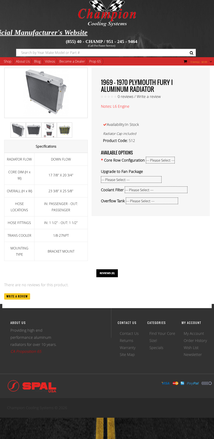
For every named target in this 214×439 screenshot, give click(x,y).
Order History (195, 340)
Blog (37, 61)
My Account (194, 333)
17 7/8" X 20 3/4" (60, 175)
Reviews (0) (107, 273)
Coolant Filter (112, 189)
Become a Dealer (72, 61)
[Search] (191, 53)
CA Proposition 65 (25, 351)
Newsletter (193, 354)
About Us (23, 61)
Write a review (149, 96)
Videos (50, 61)
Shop (7, 61)
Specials (156, 347)
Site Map (127, 354)
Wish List (191, 347)
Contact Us (129, 333)
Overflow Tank (113, 200)
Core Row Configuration (124, 160)
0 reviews (125, 96)
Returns (126, 340)
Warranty (127, 347)
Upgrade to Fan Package (122, 171)
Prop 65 (95, 61)
